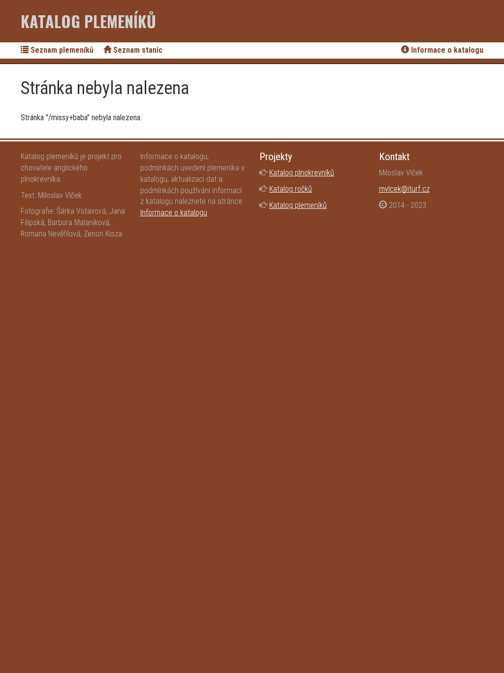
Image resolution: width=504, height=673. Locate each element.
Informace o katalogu (446, 50)
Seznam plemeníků (61, 50)
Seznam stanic (136, 50)
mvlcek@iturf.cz (404, 189)
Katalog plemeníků (88, 21)
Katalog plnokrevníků (301, 172)
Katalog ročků (290, 189)
